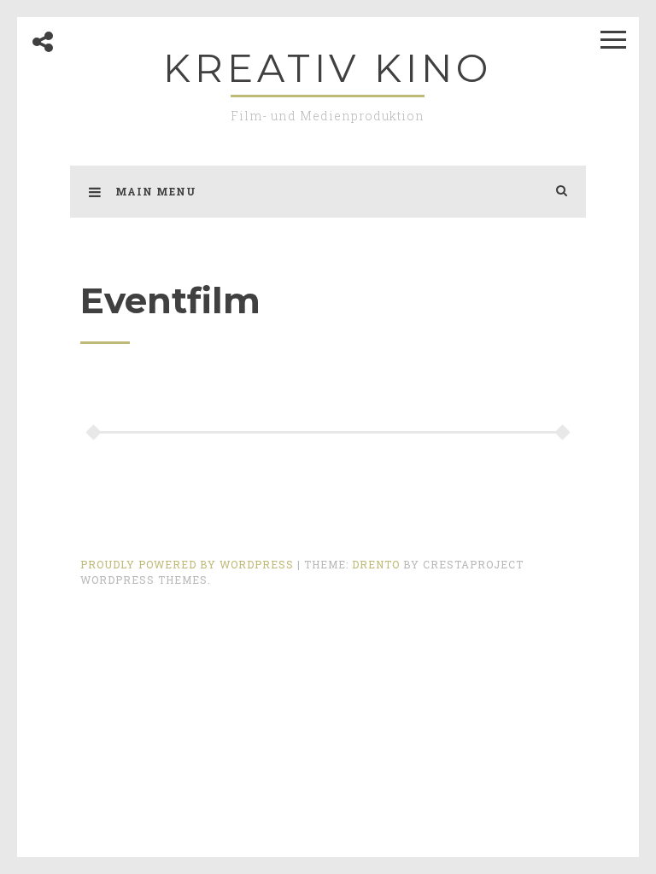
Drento (376, 564)
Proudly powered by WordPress (188, 564)
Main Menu (155, 191)
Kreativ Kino (327, 67)
